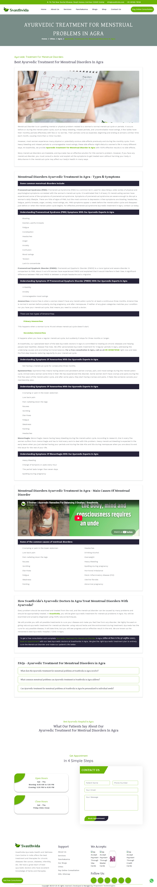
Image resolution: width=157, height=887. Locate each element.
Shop (104, 9)
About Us (55, 9)
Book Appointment (96, 818)
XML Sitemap (64, 874)
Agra (60, 39)
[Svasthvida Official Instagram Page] (10, 2)
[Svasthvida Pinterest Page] (114, 880)
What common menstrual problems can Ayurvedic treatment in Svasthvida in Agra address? (60, 679)
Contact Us (116, 9)
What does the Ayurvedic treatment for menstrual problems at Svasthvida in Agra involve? (59, 670)
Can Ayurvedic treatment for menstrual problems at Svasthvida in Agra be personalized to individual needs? (67, 688)
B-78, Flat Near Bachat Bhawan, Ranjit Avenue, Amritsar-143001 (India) (75, 2)
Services (67, 9)
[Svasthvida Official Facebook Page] (6, 2)
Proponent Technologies (104, 886)
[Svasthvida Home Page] (16, 9)
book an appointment (29, 641)
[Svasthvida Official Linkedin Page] (23, 2)
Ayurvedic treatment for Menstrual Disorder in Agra (70, 148)
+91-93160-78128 (134, 2)
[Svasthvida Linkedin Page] (121, 880)
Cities (52, 39)
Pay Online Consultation (142, 9)
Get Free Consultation (12, 880)
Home (43, 9)
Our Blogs (62, 863)
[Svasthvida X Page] (107, 880)
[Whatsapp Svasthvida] (151, 881)
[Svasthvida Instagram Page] (100, 880)
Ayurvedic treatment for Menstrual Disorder (75, 638)
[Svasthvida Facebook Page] (94, 880)
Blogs (94, 9)
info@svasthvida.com (115, 2)
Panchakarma (82, 9)
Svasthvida (54, 614)
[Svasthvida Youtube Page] (28, 2)
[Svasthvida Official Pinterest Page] (19, 2)
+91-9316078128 (111, 350)
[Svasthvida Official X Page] (14, 2)
